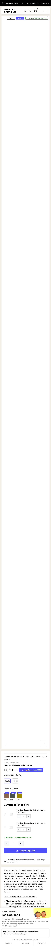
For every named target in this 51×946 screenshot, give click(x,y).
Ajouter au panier (25, 850)
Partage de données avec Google (15, 934)
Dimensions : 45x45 (12, 775)
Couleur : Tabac (11, 788)
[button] (24, 11)
